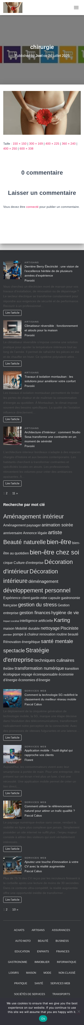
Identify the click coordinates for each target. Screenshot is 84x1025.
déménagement (43, 581)
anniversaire (12, 533)
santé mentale (57, 641)
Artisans (32, 262)
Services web (36, 691)
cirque (8, 563)
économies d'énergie (34, 680)
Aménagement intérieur (33, 516)
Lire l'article (12, 312)
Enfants (43, 951)
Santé (38, 983)
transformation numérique (39, 668)
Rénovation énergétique (21, 642)
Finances (62, 951)
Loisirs (14, 972)
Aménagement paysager (22, 525)
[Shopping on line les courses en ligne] (14, 7)
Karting (62, 620)
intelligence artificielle (36, 621)
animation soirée (57, 524)
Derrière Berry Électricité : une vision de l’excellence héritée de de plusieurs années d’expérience (52, 271)
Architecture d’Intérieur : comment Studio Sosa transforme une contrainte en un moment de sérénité (52, 436)
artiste (55, 532)
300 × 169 (36, 143)
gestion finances (34, 612)
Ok (43, 1018)
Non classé (67, 972)
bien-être (59, 541)
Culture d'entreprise (29, 563)
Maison (31, 972)
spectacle (14, 650)
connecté (32, 206)
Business (62, 940)
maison (8, 628)
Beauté (43, 940)
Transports (61, 994)
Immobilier (42, 962)
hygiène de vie (65, 612)
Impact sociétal (11, 621)
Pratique (20, 983)
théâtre (8, 668)
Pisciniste (69, 628)
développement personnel (36, 590)
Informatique (66, 962)
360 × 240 (69, 143)
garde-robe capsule (45, 598)
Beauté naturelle (24, 542)
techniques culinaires (54, 660)
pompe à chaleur (26, 634)
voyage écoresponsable (39, 674)
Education (22, 951)
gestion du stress (37, 604)
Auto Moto (23, 940)
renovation (47, 634)
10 (14, 909)
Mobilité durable (27, 628)
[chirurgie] (42, 112)
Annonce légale (35, 533)
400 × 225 (52, 143)
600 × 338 (26, 148)
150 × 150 (19, 143)
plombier (7, 634)
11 (13, 493)
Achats (19, 930)
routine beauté (67, 634)
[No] (78, 1011)
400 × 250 (10, 148)
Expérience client (16, 598)
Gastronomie (17, 962)
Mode (47, 972)
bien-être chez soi (54, 552)
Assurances (61, 930)
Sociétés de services (29, 994)
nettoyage (50, 628)
